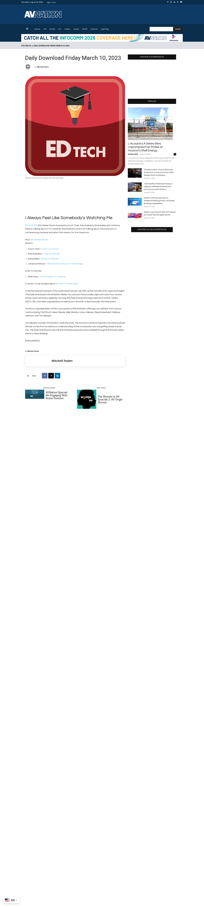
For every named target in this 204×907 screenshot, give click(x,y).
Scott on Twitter (50, 249)
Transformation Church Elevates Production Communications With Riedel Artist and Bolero (159, 172)
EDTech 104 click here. (66, 284)
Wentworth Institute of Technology (65, 264)
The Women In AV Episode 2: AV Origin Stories (110, 399)
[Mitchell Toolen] (38, 360)
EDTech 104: (31, 225)
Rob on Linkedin (52, 254)
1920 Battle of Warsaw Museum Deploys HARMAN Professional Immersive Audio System (158, 186)
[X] (177, 2)
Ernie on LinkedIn (50, 259)
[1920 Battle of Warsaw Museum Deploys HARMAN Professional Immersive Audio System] (135, 187)
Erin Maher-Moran (39, 240)
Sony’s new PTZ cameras (53, 277)
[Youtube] (181, 2)
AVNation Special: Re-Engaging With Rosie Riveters (57, 395)
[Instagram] (171, 2)
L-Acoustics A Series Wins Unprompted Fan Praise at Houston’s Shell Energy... (145, 147)
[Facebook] (167, 2)
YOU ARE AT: (26, 45)
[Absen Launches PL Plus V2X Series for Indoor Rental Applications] (135, 215)
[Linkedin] (174, 2)
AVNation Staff (133, 154)
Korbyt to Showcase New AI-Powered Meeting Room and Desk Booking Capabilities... (159, 200)
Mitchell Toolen (43, 67)
